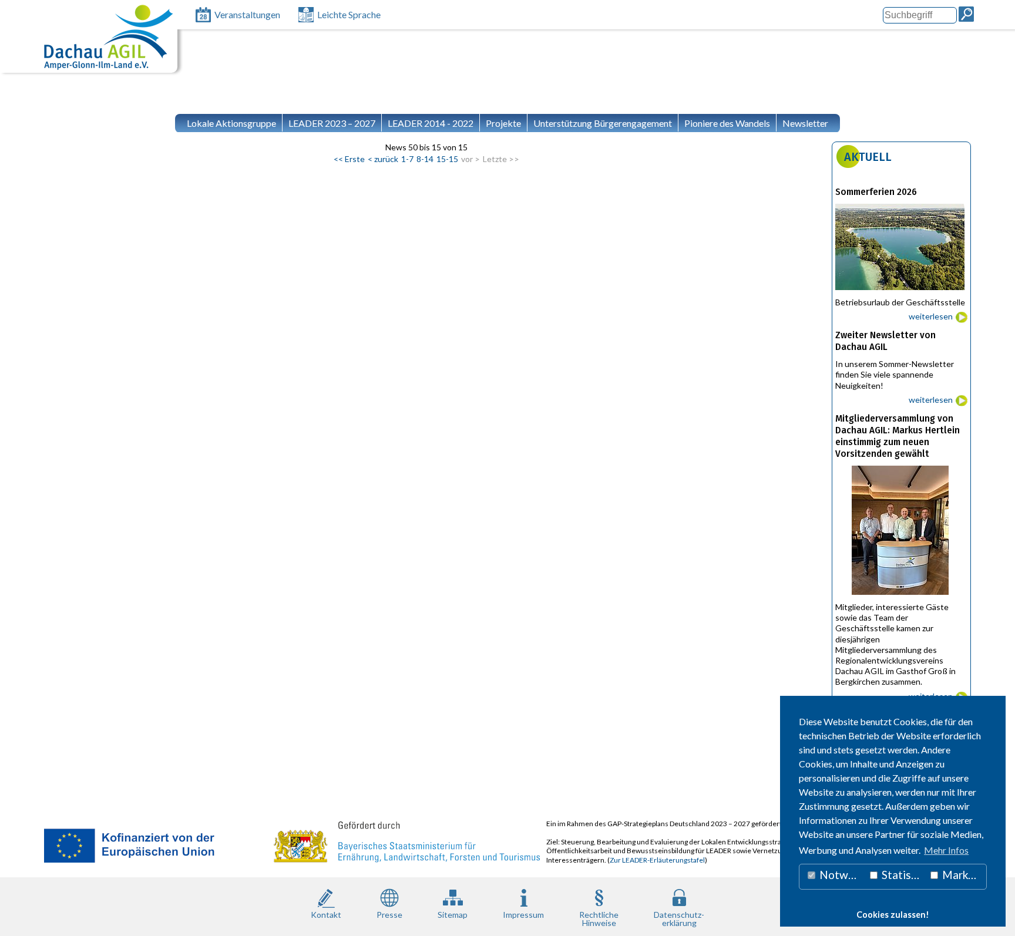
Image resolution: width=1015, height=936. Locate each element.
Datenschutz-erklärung (679, 918)
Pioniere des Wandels (727, 123)
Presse (389, 915)
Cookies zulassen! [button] (892, 915)
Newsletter (805, 123)
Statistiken (902, 874)
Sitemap (453, 915)
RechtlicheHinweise (599, 918)
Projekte (503, 123)
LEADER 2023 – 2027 (331, 123)
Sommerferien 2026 (876, 192)
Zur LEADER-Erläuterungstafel (657, 860)
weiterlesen (931, 316)
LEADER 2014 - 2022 (430, 123)
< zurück (383, 159)
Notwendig (841, 874)
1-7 (407, 159)
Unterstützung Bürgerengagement (602, 123)
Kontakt (326, 915)
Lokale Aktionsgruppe (231, 123)
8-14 (424, 159)
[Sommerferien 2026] (901, 293)
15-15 (447, 159)
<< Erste (349, 159)
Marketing (963, 874)
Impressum (523, 915)
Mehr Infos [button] (946, 850)
